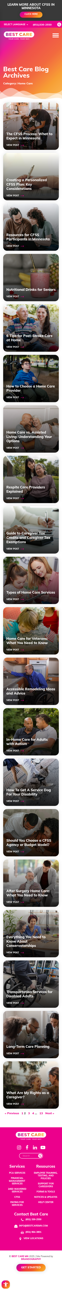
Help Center (45, 1202)
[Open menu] (55, 35)
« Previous (12, 1113)
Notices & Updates (45, 1197)
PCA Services (17, 1173)
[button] (6, 1284)
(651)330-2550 (42, 25)
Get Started (31, 1267)
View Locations (33, 1238)
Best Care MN (20, 1256)
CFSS (17, 1197)
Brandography (31, 1259)
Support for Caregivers (46, 1185)
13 (41, 1113)
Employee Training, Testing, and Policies (46, 1176)
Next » (49, 1113)
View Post (12, 145)
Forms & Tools (46, 1192)
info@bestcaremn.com (33, 1226)
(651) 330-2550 (33, 1219)
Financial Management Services (17, 1181)
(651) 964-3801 (33, 1232)
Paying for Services (17, 1203)
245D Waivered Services (17, 1190)
